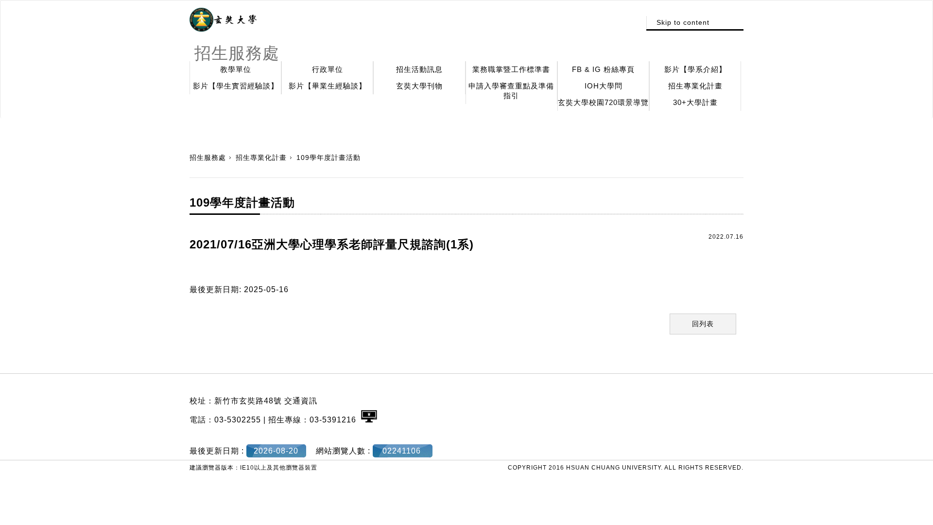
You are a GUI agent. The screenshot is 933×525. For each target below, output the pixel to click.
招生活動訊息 (419, 69)
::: (630, 22)
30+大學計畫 (695, 102)
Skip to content (683, 22)
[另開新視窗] (223, 20)
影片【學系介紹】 (695, 69)
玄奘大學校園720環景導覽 (603, 102)
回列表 (703, 324)
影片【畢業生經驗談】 (327, 86)
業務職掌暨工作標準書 (511, 69)
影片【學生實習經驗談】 (235, 86)
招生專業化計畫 (695, 86)
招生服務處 (208, 157)
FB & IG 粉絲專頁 (603, 69)
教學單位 (235, 69)
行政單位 (327, 69)
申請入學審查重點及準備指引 (511, 91)
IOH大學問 (603, 86)
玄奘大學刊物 (419, 86)
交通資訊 (300, 401)
